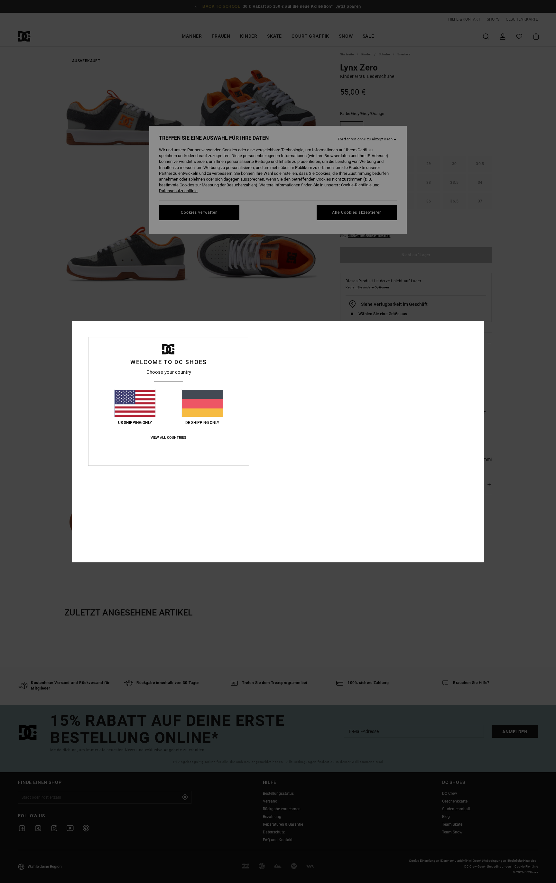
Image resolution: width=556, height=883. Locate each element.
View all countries (168, 438)
